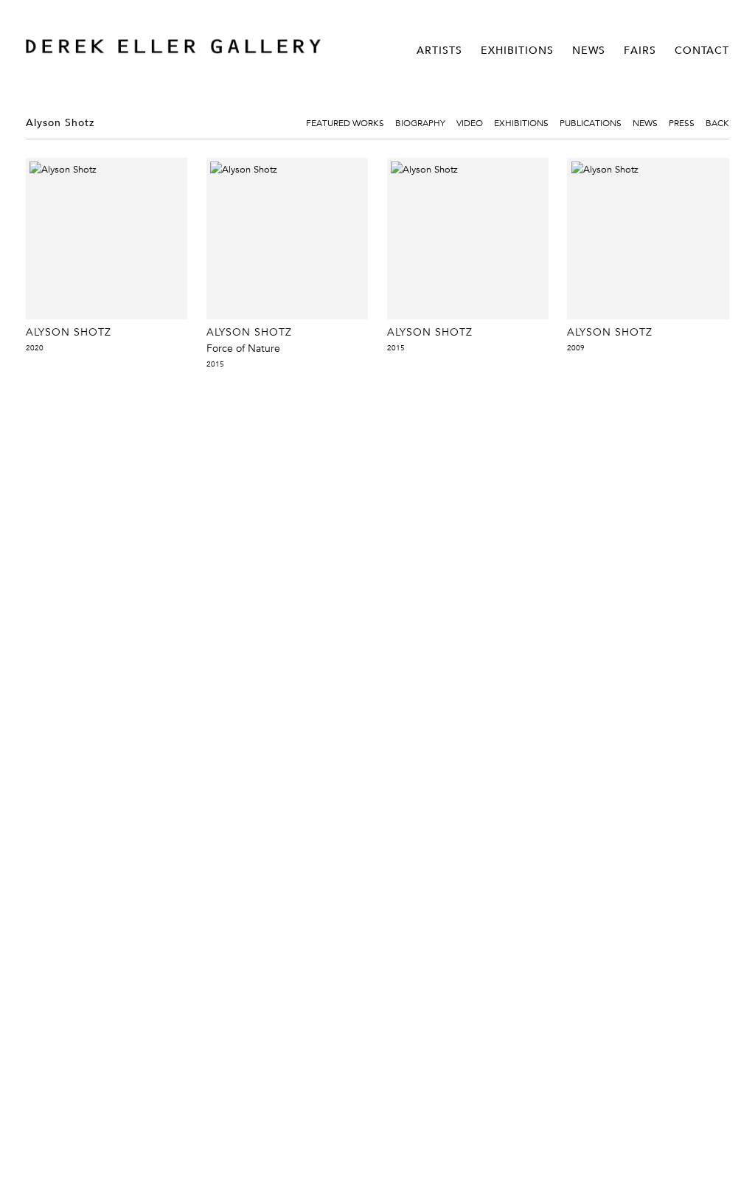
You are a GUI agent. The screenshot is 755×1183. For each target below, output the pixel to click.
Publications (591, 122)
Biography (420, 122)
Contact (702, 50)
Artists (439, 50)
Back (717, 122)
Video (469, 122)
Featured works (345, 122)
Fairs (640, 50)
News (588, 50)
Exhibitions (517, 50)
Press (682, 122)
